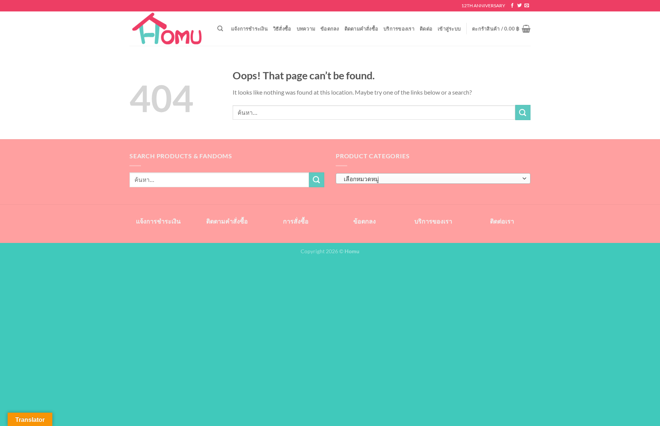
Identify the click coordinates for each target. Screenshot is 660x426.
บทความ (306, 29)
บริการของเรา (398, 29)
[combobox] (433, 178)
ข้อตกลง (329, 29)
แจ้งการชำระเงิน (249, 29)
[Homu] (167, 28)
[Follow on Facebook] (512, 5)
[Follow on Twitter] (519, 5)
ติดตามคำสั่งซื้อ (362, 29)
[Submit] (523, 112)
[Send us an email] (526, 5)
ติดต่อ (426, 29)
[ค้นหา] (220, 28)
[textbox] (431, 179)
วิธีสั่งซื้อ (282, 29)
